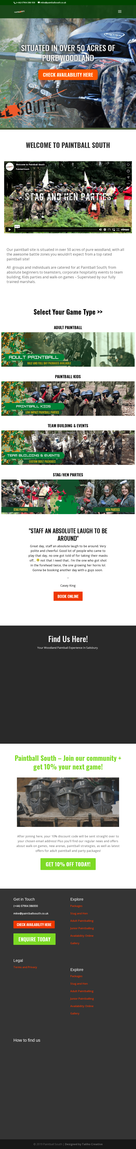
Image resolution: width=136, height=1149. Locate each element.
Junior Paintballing (82, 928)
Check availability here (68, 74)
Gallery (74, 943)
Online (82, 936)
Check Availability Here (34, 924)
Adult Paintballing (81, 921)
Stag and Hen (79, 913)
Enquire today (34, 939)
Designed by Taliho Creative (84, 1144)
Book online (68, 596)
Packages (76, 906)
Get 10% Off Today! (68, 864)
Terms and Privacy (25, 967)
